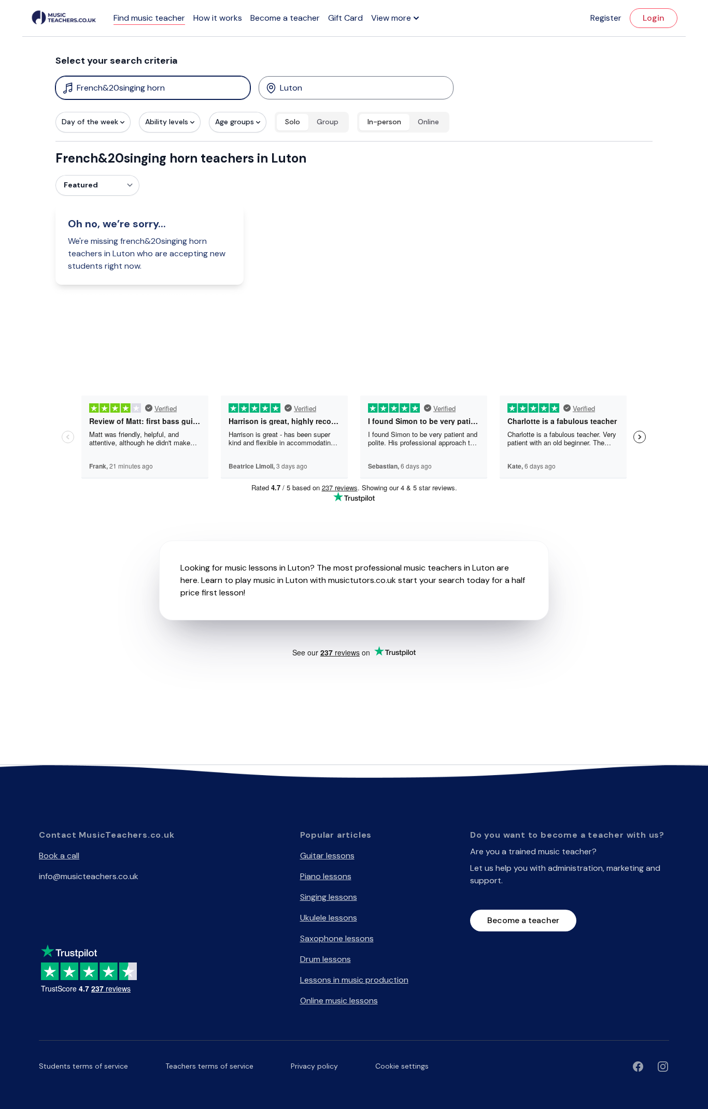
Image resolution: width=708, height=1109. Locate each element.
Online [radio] (428, 121)
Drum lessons (325, 959)
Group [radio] (327, 121)
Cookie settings (402, 1066)
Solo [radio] (292, 121)
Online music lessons (339, 1000)
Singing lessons (328, 897)
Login (653, 17)
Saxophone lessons (337, 938)
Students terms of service (83, 1066)
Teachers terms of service (209, 1066)
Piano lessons (325, 876)
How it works (217, 17)
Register (605, 17)
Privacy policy (314, 1066)
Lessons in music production (354, 979)
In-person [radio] (384, 121)
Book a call (59, 855)
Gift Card (345, 17)
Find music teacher (149, 17)
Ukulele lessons (328, 917)
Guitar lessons (327, 855)
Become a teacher (285, 17)
